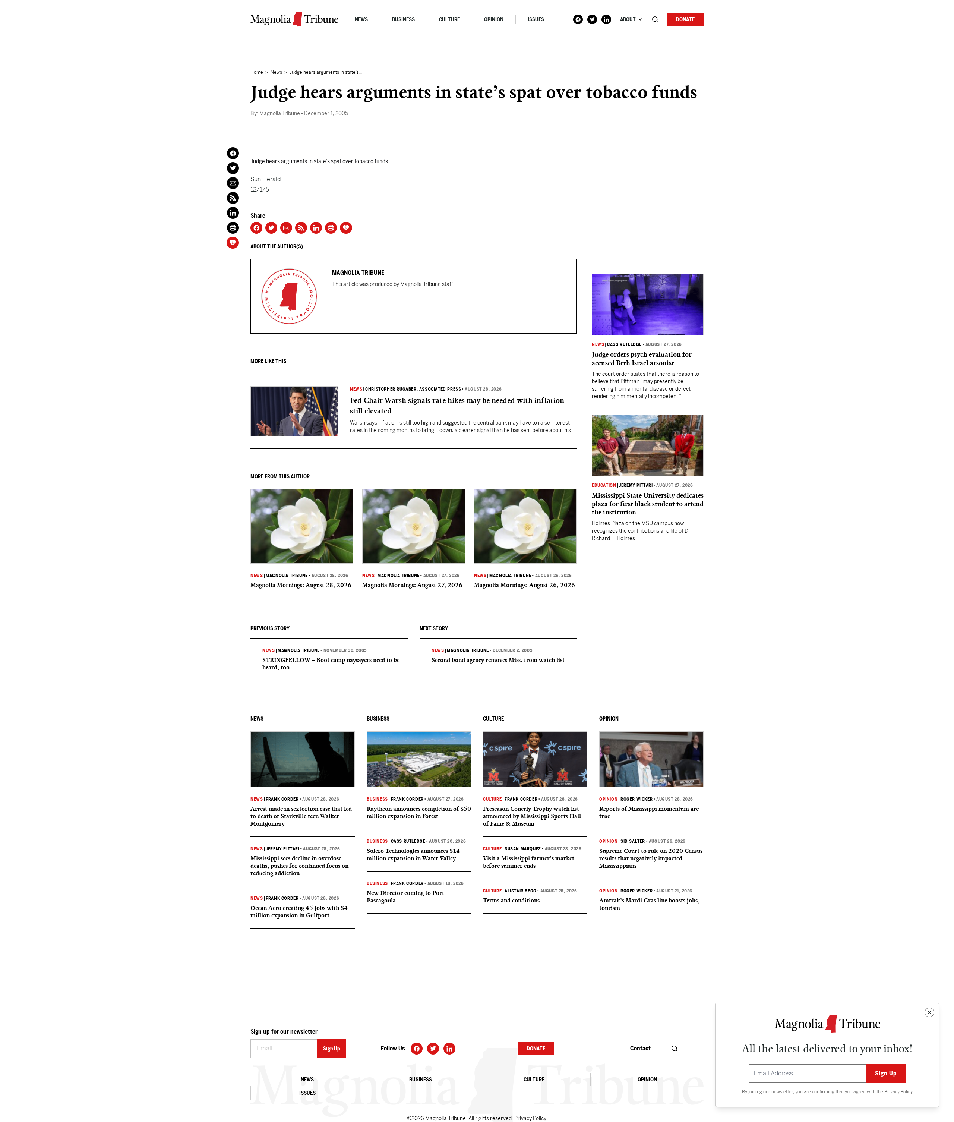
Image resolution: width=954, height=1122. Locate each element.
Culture (449, 19)
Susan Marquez (523, 848)
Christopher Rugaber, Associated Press (413, 389)
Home (256, 72)
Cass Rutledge (624, 344)
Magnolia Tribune (287, 575)
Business (403, 19)
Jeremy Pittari (636, 485)
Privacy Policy (898, 1091)
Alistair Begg (521, 890)
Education (604, 485)
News (361, 19)
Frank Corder (282, 799)
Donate (685, 19)
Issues (536, 19)
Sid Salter (632, 841)
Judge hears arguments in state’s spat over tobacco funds (319, 161)
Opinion (493, 19)
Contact (640, 1048)
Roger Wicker (636, 799)
